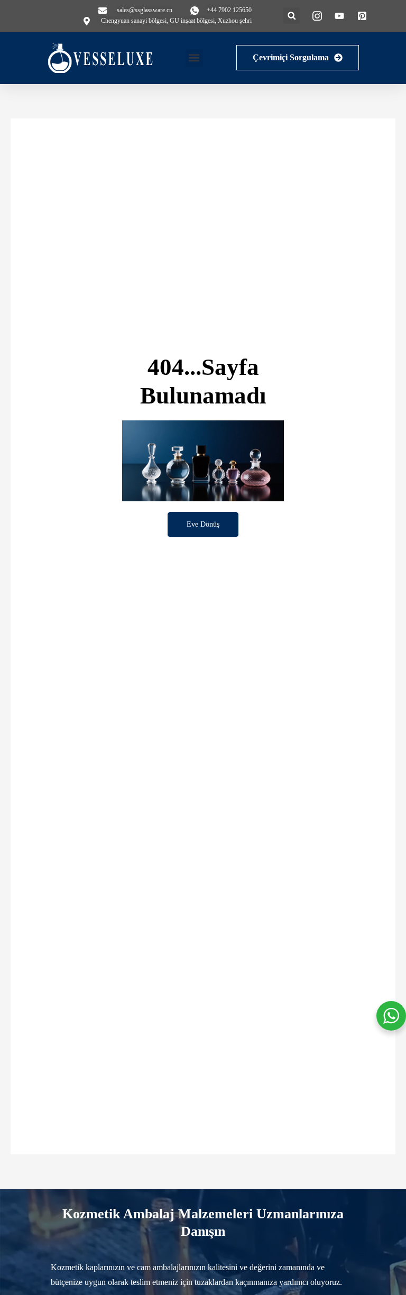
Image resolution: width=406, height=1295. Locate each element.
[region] (137, 1218)
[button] (291, 15)
